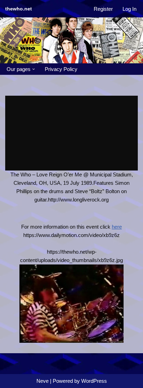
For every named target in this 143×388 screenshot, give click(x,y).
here (117, 227)
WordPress (94, 381)
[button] (33, 69)
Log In (129, 9)
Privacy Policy (61, 69)
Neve (42, 381)
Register (103, 9)
